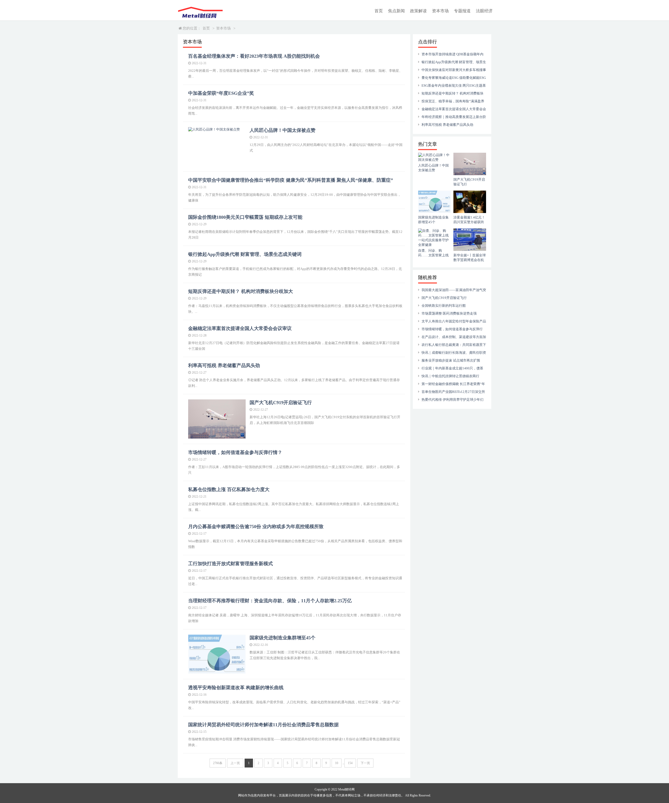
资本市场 (440, 11)
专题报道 (462, 11)
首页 (378, 11)
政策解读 (418, 11)
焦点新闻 (396, 11)
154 (350, 763)
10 (336, 763)
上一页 (235, 763)
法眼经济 (484, 11)
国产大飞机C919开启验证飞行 (444, 298)
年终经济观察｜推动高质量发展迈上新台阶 (454, 117)
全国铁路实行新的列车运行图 (444, 306)
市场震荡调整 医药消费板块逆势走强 (449, 313)
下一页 (365, 763)
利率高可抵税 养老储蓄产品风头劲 (447, 125)
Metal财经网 (346, 789)
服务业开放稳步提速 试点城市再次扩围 (451, 360)
